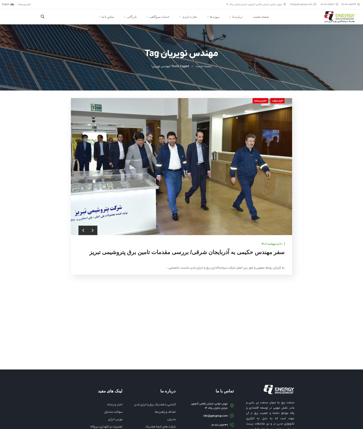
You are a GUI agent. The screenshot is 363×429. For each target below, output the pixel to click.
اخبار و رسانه (260, 100)
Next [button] (92, 230)
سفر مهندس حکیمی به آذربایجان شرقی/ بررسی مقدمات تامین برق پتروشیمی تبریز (187, 252)
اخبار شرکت (277, 100)
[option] (181, 166)
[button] (42, 17)
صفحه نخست (203, 66)
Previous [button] (83, 230)
